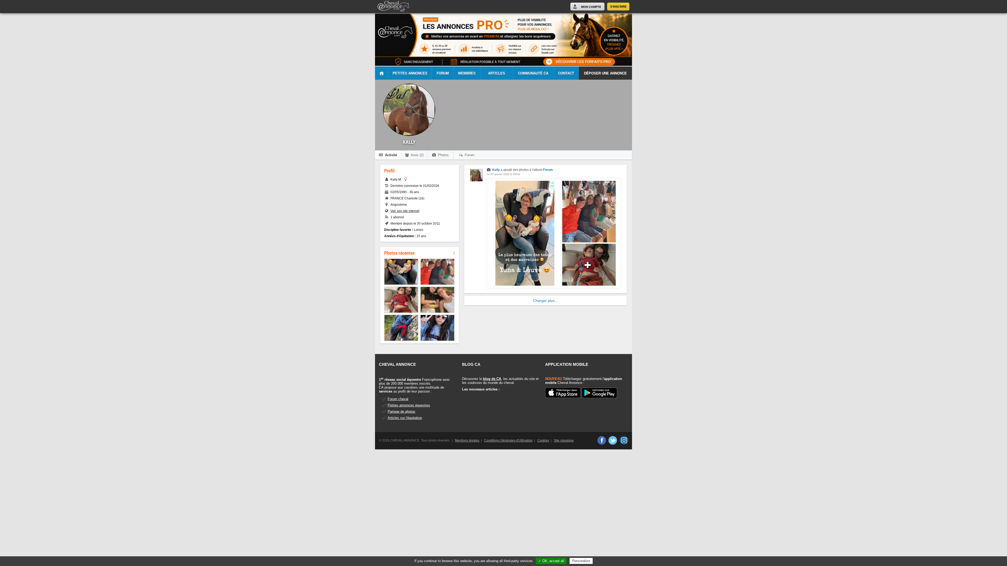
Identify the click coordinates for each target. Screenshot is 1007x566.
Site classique (564, 440)
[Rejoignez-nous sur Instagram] (624, 440)
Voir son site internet (404, 211)
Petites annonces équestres (409, 405)
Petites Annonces (410, 73)
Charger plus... (545, 300)
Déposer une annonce (605, 73)
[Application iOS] (563, 393)
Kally (496, 170)
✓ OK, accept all (551, 561)
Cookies (543, 440)
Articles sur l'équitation (405, 418)
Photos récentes (399, 253)
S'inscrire (618, 6)
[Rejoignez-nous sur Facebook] (601, 440)
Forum (443, 73)
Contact (566, 73)
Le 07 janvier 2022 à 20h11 (503, 174)
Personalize (581, 561)
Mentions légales (467, 440)
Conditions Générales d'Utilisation (508, 440)
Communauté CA (533, 73)
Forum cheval (398, 399)
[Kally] (476, 180)
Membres (467, 73)
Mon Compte (591, 6)
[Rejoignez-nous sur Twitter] (612, 440)
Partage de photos (401, 411)
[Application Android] (599, 393)
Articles (496, 73)
